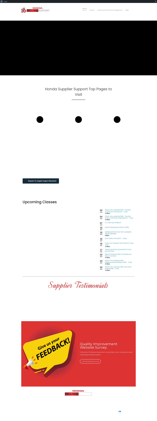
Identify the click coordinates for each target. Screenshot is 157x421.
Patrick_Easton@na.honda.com (116, 401)
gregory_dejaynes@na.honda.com (40, 398)
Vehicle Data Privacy (45, 412)
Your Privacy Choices (110, 412)
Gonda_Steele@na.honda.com (40, 403)
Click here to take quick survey (90, 361)
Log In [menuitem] (5, 1)
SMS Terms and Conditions (89, 412)
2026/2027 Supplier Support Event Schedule (78, 131)
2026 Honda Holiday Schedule (117, 129)
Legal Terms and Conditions (66, 412)
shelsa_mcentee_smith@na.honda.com (40, 393)
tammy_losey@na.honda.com (117, 396)
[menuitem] (1, 1)
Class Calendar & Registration (40, 129)
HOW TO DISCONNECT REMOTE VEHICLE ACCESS (79, 414)
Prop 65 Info (127, 412)
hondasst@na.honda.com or (117, 393)
